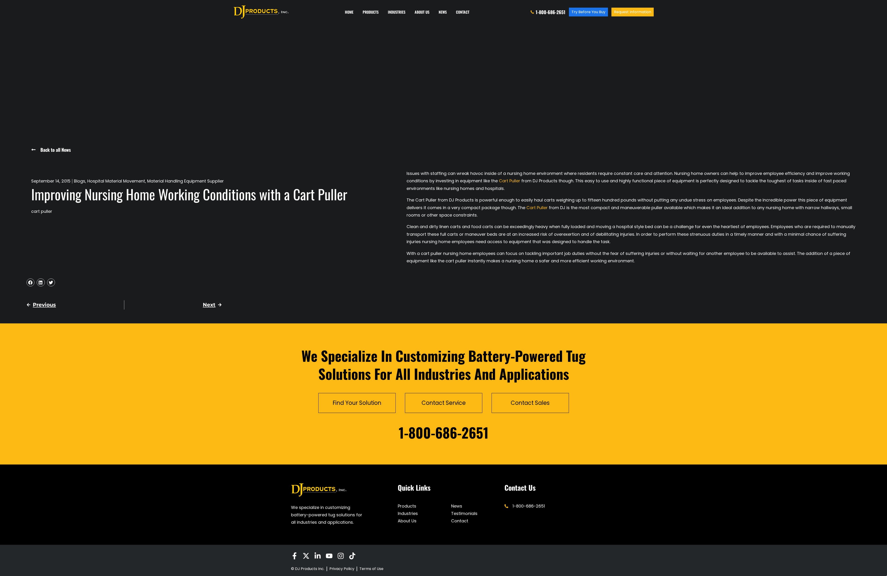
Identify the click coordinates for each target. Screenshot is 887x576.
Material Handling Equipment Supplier (185, 181)
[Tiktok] (352, 555)
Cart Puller (509, 181)
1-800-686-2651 (444, 432)
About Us (422, 12)
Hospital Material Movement (116, 181)
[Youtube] (329, 555)
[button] (30, 282)
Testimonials (464, 513)
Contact (462, 12)
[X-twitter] (306, 555)
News (443, 12)
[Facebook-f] (294, 555)
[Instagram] (340, 555)
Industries (396, 12)
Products (371, 12)
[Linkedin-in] (317, 555)
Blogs (79, 181)
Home (349, 12)
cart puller (41, 211)
